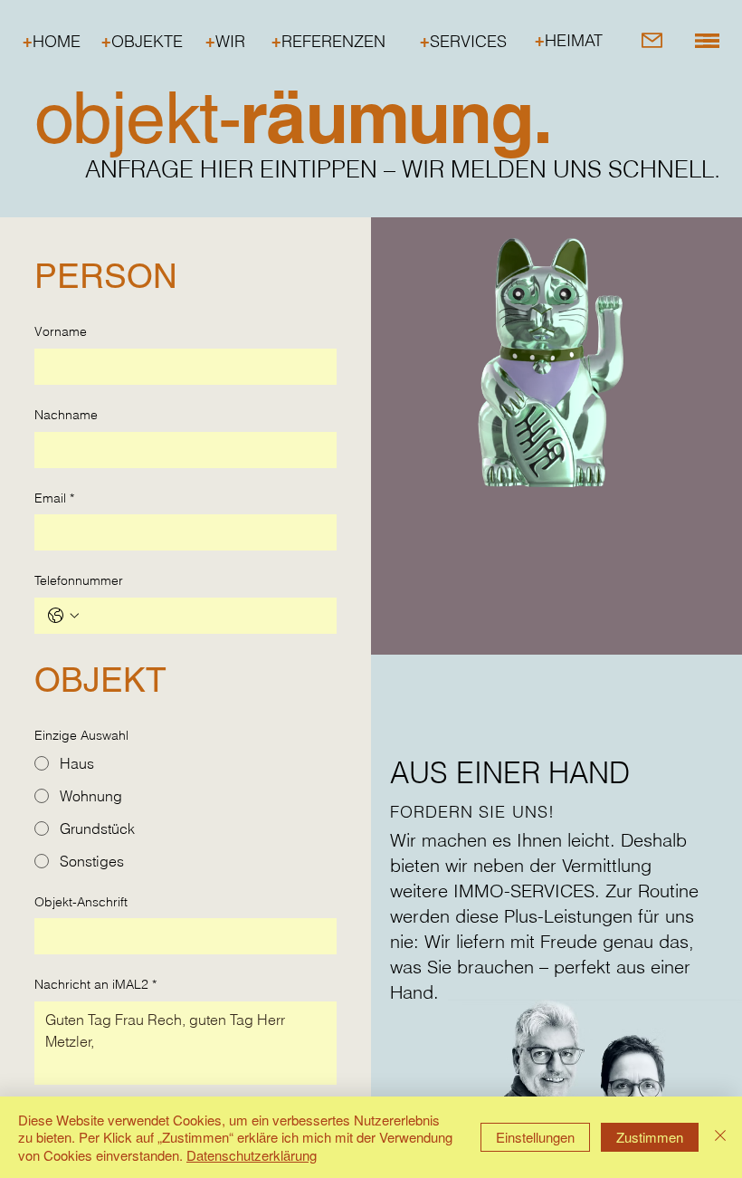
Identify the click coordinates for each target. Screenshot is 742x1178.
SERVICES (463, 41)
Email (54, 498)
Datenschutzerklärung (251, 1154)
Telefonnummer (78, 580)
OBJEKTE (142, 41)
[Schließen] (720, 1137)
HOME (52, 41)
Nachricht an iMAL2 (95, 984)
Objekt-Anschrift (81, 902)
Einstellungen (535, 1136)
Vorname (60, 331)
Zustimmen (649, 1136)
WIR (225, 41)
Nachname (66, 415)
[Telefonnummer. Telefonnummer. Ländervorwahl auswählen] (63, 616)
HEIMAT (569, 40)
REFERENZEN (328, 41)
